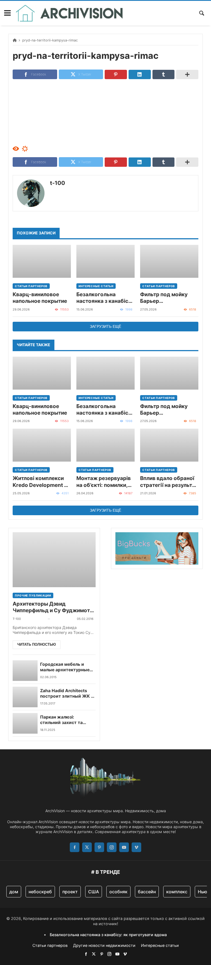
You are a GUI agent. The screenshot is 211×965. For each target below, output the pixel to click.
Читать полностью (36, 644)
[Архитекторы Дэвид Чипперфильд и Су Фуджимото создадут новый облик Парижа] (54, 559)
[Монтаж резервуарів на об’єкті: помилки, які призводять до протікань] (105, 445)
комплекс (176, 891)
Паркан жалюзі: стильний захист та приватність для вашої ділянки (64, 720)
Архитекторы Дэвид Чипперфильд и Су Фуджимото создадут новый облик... (53, 607)
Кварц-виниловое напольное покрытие (40, 297)
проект (70, 891)
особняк (118, 891)
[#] (86, 954)
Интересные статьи (96, 286)
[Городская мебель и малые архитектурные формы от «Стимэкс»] (25, 670)
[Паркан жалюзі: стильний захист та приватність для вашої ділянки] (25, 723)
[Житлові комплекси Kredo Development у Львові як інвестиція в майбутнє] (42, 445)
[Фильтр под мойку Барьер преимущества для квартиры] (169, 261)
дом (13, 891)
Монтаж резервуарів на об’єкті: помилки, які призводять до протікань (103, 482)
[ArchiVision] (69, 13)
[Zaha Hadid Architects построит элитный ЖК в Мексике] (25, 697)
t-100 (57, 183)
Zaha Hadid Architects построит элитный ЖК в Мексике (66, 693)
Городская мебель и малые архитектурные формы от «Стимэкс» (65, 667)
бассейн (147, 891)
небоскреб (40, 891)
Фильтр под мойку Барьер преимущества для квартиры (165, 298)
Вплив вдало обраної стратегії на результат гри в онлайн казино (169, 482)
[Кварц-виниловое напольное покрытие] (42, 261)
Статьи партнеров (31, 286)
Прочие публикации (33, 595)
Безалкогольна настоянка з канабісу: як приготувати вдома (105, 298)
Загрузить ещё (105, 326)
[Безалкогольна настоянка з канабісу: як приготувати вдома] (105, 261)
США (93, 891)
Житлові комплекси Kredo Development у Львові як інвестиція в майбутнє (41, 482)
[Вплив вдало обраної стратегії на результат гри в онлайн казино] (169, 445)
